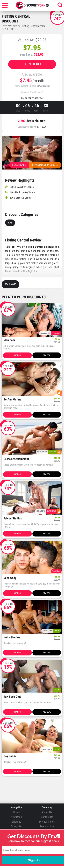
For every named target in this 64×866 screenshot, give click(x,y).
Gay (10, 222)
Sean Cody (9, 578)
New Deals (16, 817)
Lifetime (16, 821)
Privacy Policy (47, 821)
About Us (47, 812)
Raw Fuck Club (12, 696)
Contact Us (47, 817)
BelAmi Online (12, 399)
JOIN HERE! (32, 64)
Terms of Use (47, 826)
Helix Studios (11, 637)
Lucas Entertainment (16, 459)
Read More (10, 284)
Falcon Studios (12, 518)
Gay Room (9, 756)
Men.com (9, 340)
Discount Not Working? (32, 92)
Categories (17, 826)
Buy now (17, 355)
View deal (47, 355)
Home (16, 812)
